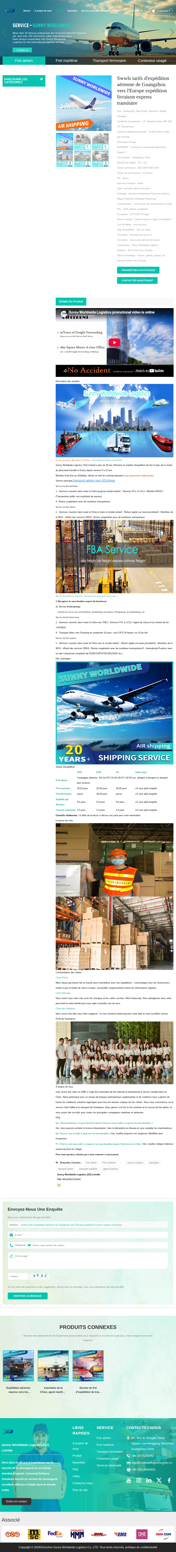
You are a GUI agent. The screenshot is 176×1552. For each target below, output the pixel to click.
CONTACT (163, 10)
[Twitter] (159, 1480)
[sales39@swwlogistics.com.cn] (59, 1185)
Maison (26, 11)
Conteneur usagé (14, 110)
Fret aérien (11, 90)
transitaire (154, 1162)
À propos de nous (43, 11)
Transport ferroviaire (16, 103)
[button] (172, 32)
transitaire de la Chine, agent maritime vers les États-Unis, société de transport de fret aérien (53, 1390)
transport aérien (65, 1169)
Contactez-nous (83, 1483)
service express (135, 1162)
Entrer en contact (16, 1501)
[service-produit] (88, 32)
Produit (77, 1455)
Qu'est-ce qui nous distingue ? (96, 11)
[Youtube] (128, 1480)
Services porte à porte (17, 117)
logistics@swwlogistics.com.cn (152, 1462)
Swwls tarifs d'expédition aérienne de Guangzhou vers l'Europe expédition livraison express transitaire (71, 1225)
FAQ (75, 1469)
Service (59, 11)
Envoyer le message (28, 1296)
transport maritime (88, 1169)
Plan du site (80, 1490)
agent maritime (110, 1169)
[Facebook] (169, 1480)
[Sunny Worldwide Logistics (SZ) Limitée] (9, 10)
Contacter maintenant (137, 280)
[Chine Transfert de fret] (121, 1162)
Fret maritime (12, 96)
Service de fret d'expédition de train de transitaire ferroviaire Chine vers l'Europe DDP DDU (88, 1390)
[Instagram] (138, 1480)
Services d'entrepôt (15, 124)
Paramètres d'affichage (138, 270)
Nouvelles (72, 11)
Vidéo (117, 11)
